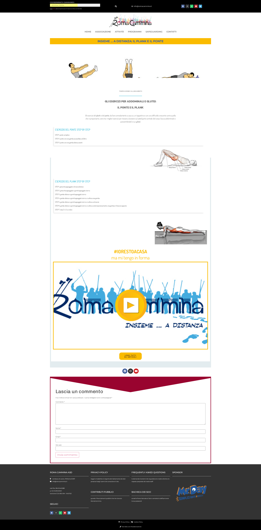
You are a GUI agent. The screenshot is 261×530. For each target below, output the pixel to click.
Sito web (59, 445)
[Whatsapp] (191, 6)
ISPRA (54, 8)
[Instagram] (187, 6)
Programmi (135, 31)
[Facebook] (183, 6)
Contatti (171, 31)
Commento (60, 402)
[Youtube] (196, 6)
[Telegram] (200, 6)
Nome (58, 428)
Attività (119, 31)
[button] (116, 6)
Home (88, 31)
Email (58, 437)
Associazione (103, 31)
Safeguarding (154, 31)
